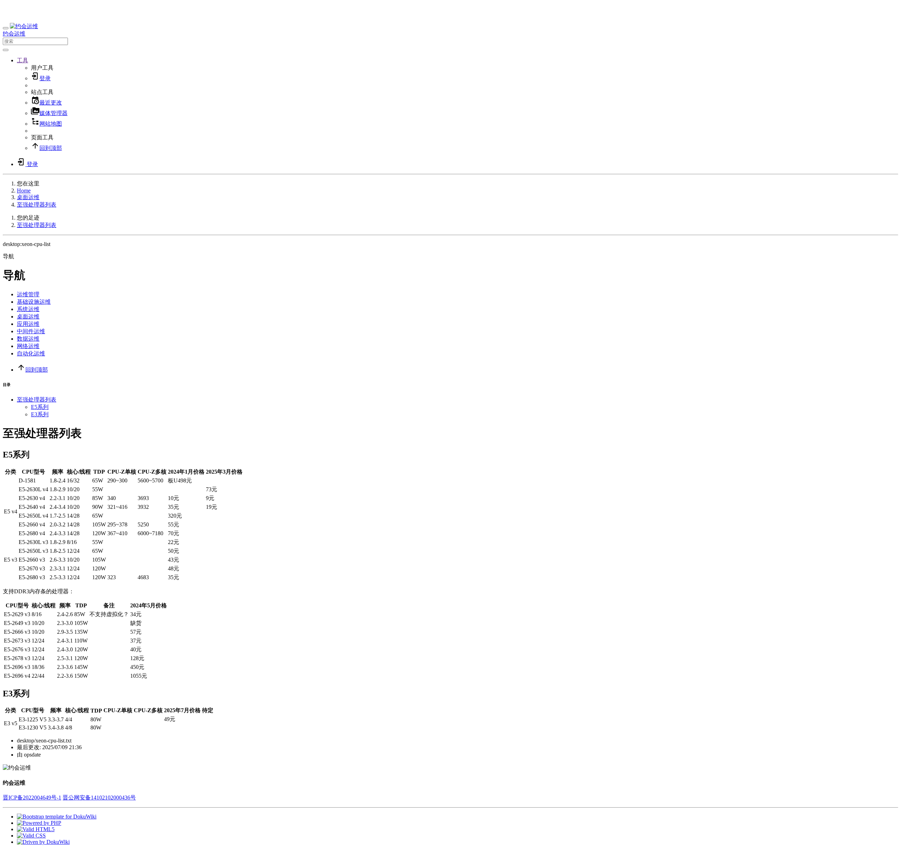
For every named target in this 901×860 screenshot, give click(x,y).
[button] (22, 60)
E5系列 (40, 407)
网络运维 (28, 346)
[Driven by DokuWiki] (43, 842)
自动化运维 (31, 353)
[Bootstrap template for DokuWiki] (56, 817)
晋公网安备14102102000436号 (99, 798)
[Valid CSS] (31, 836)
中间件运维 (31, 331)
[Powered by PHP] (39, 823)
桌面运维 (28, 197)
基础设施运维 (34, 302)
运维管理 (28, 294)
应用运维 (28, 324)
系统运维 (28, 309)
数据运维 (28, 339)
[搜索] (5, 50)
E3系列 (40, 414)
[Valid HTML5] (36, 829)
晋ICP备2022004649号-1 (32, 798)
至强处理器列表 (36, 205)
